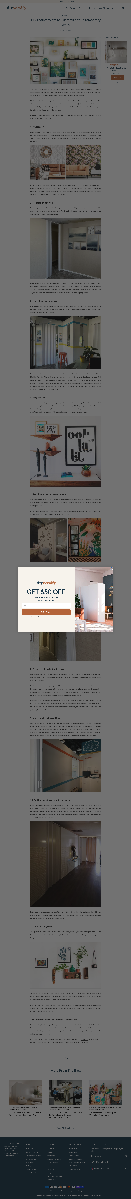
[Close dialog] (111, 568)
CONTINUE (46, 612)
